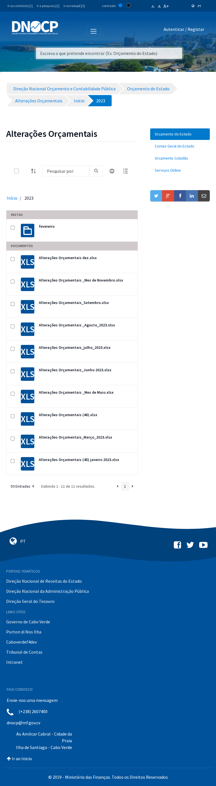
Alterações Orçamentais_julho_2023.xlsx (75, 347)
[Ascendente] (35, 171)
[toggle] (25, 170)
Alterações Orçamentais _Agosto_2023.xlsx (77, 325)
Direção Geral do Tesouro (30, 601)
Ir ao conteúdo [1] (20, 6)
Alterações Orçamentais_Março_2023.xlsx (75, 437)
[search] (96, 171)
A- (153, 6)
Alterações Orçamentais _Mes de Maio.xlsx (76, 392)
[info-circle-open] (111, 171)
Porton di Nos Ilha (23, 632)
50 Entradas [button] (21, 486)
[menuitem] (180, 134)
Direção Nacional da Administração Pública (47, 591)
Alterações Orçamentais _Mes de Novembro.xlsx (81, 280)
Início (12, 198)
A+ (166, 6)
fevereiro (47, 226)
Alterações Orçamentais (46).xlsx (68, 414)
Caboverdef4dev (21, 642)
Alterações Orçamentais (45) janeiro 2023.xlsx (79, 459)
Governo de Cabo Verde (28, 621)
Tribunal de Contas (24, 652)
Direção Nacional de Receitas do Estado (44, 581)
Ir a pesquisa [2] (48, 6)
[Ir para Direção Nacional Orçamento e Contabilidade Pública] (35, 27)
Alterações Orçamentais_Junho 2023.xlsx (75, 369)
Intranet (14, 662)
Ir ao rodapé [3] (74, 6)
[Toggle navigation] (65, 30)
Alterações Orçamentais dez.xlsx (68, 257)
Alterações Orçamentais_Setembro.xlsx (74, 302)
